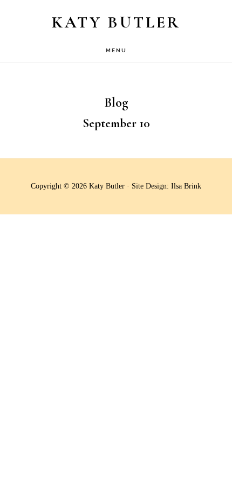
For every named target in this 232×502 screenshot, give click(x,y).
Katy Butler (116, 22)
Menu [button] (116, 50)
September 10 (116, 123)
